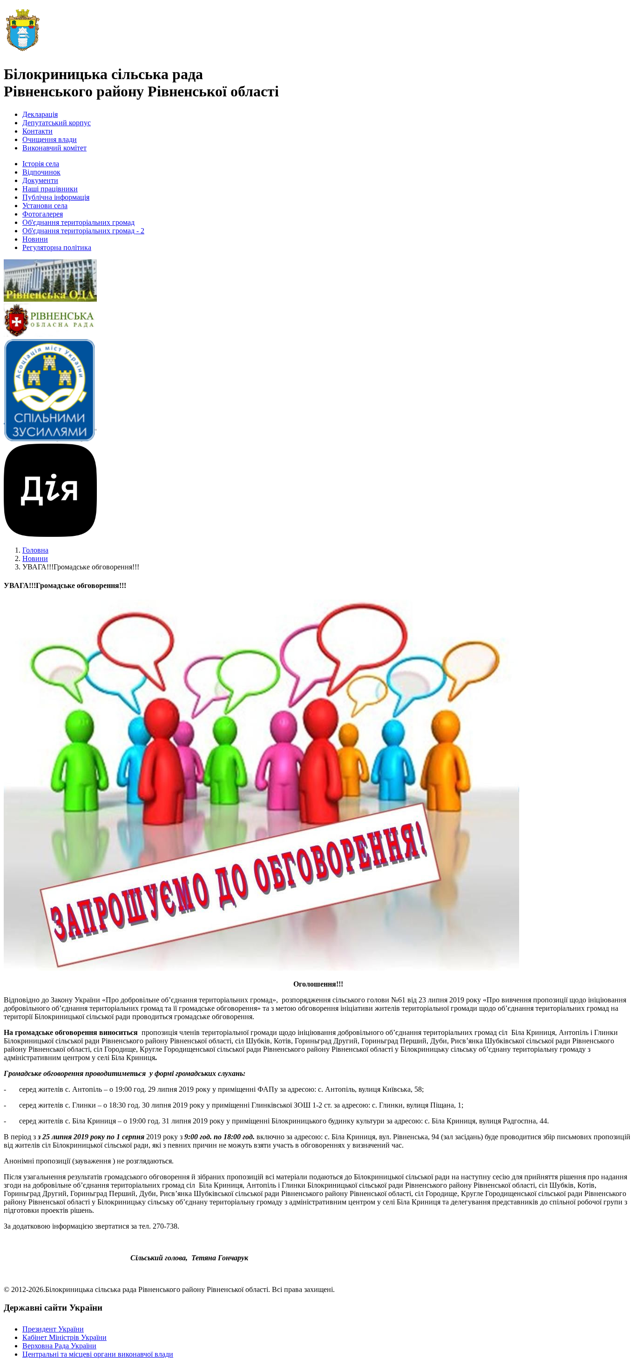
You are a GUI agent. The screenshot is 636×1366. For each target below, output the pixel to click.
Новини (35, 239)
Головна (35, 550)
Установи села (45, 206)
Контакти (37, 131)
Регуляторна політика (56, 247)
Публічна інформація (55, 197)
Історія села (40, 164)
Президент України (53, 1329)
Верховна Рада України (59, 1346)
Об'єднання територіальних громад (78, 222)
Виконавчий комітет (54, 148)
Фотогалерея (42, 214)
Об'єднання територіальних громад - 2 (83, 231)
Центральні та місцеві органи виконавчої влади (97, 1354)
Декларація (40, 114)
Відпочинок (41, 172)
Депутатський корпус (56, 123)
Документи (40, 180)
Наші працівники (50, 189)
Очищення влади (49, 139)
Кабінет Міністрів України (64, 1337)
